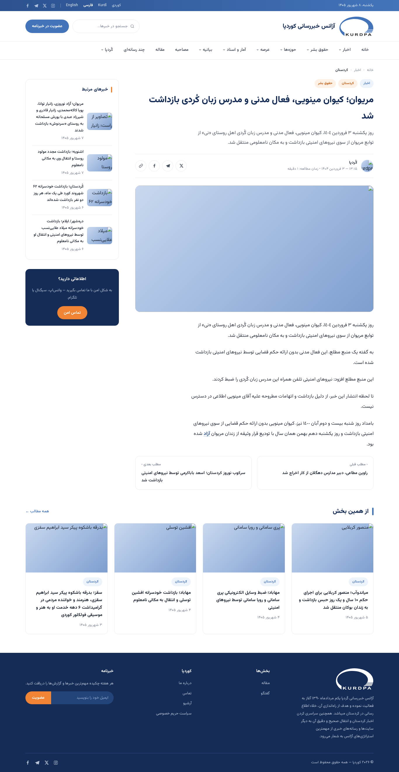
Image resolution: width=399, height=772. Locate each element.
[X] (44, 6)
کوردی (116, 5)
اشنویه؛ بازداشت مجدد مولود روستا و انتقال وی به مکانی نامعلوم (61, 158)
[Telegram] (36, 6)
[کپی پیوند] (140, 165)
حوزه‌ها (290, 50)
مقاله (159, 50)
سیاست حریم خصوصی (174, 714)
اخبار (347, 50)
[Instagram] (53, 6)
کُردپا (109, 50)
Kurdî (102, 5)
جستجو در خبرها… (113, 26)
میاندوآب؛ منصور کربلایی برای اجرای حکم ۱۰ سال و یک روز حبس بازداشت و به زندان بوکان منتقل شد (333, 600)
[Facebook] (27, 6)
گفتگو (265, 693)
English (72, 5)
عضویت (38, 698)
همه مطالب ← (37, 511)
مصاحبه (181, 50)
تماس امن (72, 313)
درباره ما (185, 683)
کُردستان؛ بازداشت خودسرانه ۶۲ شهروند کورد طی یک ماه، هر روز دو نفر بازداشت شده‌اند (58, 193)
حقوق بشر (319, 50)
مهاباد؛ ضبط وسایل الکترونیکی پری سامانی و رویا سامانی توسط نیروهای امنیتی (248, 600)
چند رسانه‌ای (134, 50)
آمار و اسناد (236, 50)
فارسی (88, 5)
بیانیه (207, 50)
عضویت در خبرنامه (47, 26)
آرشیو (187, 703)
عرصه (265, 50)
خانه (365, 50)
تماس (187, 693)
